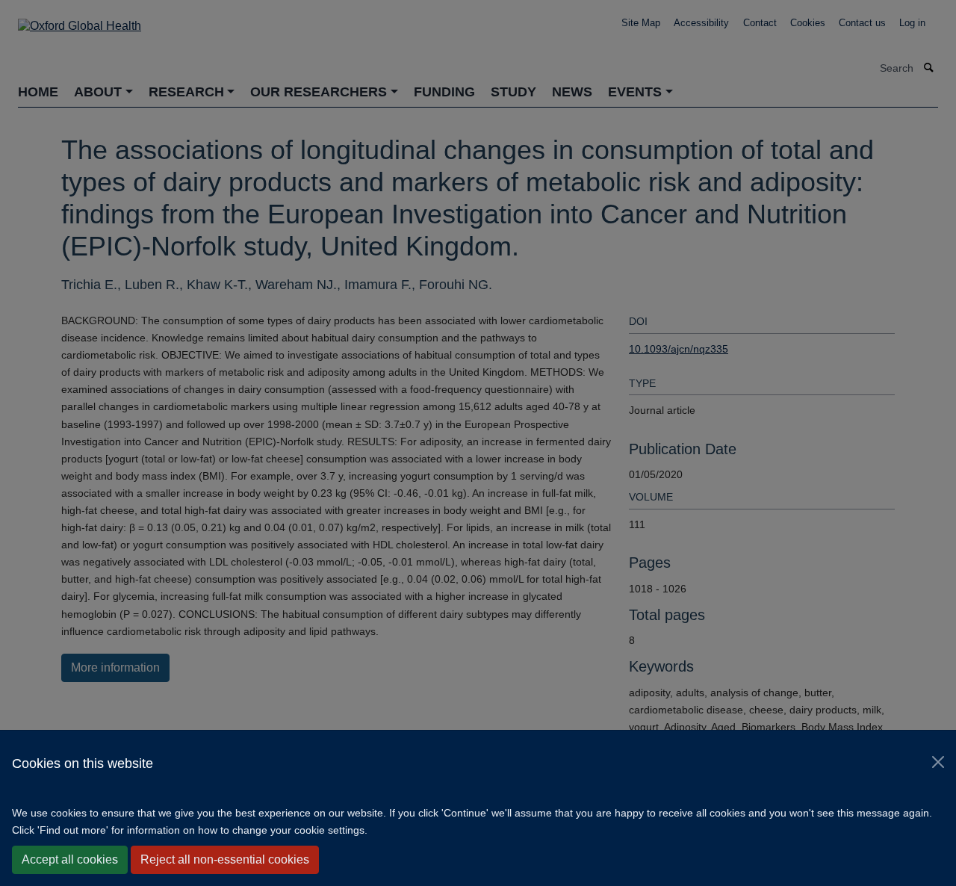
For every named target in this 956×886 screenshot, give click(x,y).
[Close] (938, 762)
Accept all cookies (70, 859)
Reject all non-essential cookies (224, 859)
